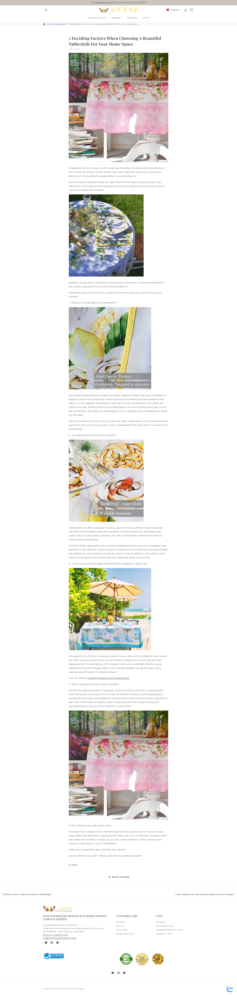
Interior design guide (56, 24)
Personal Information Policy (169, 930)
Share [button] (74, 865)
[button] (46, 10)
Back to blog (120, 876)
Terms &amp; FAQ (164, 926)
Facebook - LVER (164, 933)
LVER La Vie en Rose (58, 989)
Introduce (160, 922)
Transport (120, 922)
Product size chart (125, 933)
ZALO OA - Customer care (55, 935)
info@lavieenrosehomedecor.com (60, 938)
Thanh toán (122, 930)
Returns (120, 926)
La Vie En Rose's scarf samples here (108, 678)
